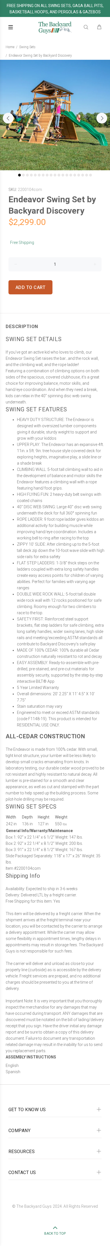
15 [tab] (74, 175)
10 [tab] (55, 175)
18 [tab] (86, 175)
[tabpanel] (55, 115)
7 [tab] (43, 175)
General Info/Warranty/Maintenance (39, 830)
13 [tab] (66, 175)
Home (10, 47)
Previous (8, 118)
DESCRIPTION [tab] (22, 326)
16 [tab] (78, 175)
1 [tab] (19, 175)
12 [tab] (62, 175)
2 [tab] (23, 175)
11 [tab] (59, 175)
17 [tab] (82, 175)
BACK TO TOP (55, 1234)
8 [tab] (47, 175)
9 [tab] (51, 175)
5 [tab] (35, 175)
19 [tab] (90, 175)
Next (101, 118)
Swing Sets (27, 47)
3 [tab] (27, 175)
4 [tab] (31, 175)
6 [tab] (39, 175)
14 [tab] (70, 175)
